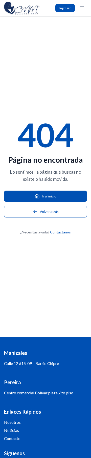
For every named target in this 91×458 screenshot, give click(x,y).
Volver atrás (49, 211)
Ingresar (65, 8)
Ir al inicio (49, 196)
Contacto (12, 438)
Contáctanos (60, 232)
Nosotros (12, 422)
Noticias (11, 430)
